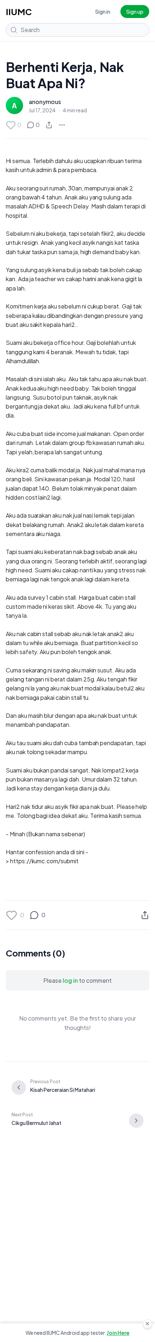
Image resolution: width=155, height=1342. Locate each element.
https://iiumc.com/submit (44, 861)
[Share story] (49, 125)
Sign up (134, 11)
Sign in (102, 11)
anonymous (45, 101)
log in (70, 980)
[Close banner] (147, 1323)
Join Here (118, 1332)
